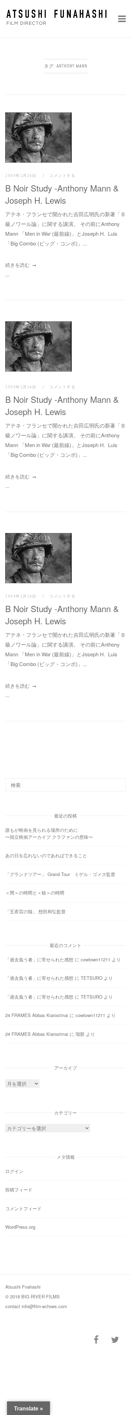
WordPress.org (20, 1227)
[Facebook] (96, 1340)
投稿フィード (18, 1189)
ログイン (14, 1171)
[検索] (118, 781)
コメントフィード (23, 1208)
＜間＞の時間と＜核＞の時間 (34, 892)
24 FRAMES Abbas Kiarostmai (36, 1015)
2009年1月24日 (21, 175)
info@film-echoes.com (44, 1306)
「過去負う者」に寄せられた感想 (39, 959)
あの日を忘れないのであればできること (46, 855)
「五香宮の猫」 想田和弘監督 (35, 911)
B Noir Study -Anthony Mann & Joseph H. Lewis (62, 194)
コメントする (62, 175)
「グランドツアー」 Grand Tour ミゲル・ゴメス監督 (60, 874)
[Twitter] (115, 1340)
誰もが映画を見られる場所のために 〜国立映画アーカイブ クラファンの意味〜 (63, 833)
